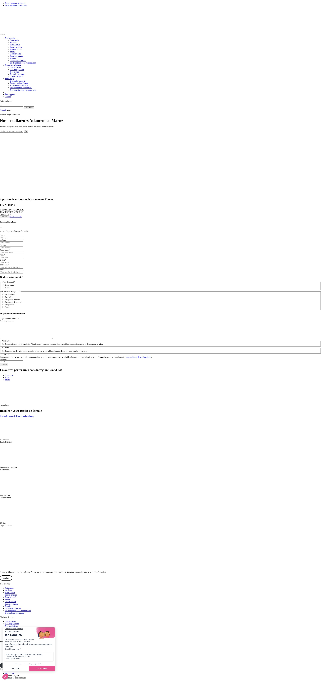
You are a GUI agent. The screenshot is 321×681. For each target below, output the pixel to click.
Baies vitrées (15, 45)
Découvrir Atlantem (13, 65)
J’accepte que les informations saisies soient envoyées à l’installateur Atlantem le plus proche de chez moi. (47, 351)
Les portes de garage (13, 302)
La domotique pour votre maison (23, 63)
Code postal (5, 250)
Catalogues (14, 40)
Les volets (9, 297)
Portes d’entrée (16, 49)
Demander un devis (17, 81)
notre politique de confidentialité (138, 357)
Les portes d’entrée (12, 300)
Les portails (9, 305)
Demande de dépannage (14, 613)
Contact (8, 97)
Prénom (3, 240)
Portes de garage (16, 56)
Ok (26, 131)
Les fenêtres (10, 295)
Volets (12, 51)
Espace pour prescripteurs (15, 3)
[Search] (1, 34)
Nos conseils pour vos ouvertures (23, 90)
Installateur (4, 359)
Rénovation (9, 285)
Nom (2, 235)
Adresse (3, 245)
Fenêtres (13, 42)
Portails (13, 58)
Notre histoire (15, 67)
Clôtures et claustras (18, 60)
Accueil (3, 110)
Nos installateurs (11, 626)
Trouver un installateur (19, 83)
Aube (7, 377)
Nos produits (10, 38)
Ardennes (9, 375)
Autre (7, 307)
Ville (2, 255)
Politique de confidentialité (15, 678)
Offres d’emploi (16, 76)
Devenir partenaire (17, 74)
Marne (7, 380)
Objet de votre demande (9, 318)
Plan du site (9, 673)
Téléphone (4, 265)
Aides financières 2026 (19, 85)
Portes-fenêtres (16, 47)
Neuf (7, 288)
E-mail (3, 260)
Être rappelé (10, 94)
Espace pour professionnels (16, 5)
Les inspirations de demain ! (21, 88)
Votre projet (9, 79)
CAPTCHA (5, 355)
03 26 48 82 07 (16, 217)
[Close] (1, 227)
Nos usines (14, 72)
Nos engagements (17, 70)
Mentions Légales (12, 675)
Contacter (4, 217)
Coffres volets (15, 54)
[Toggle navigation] (4, 34)
